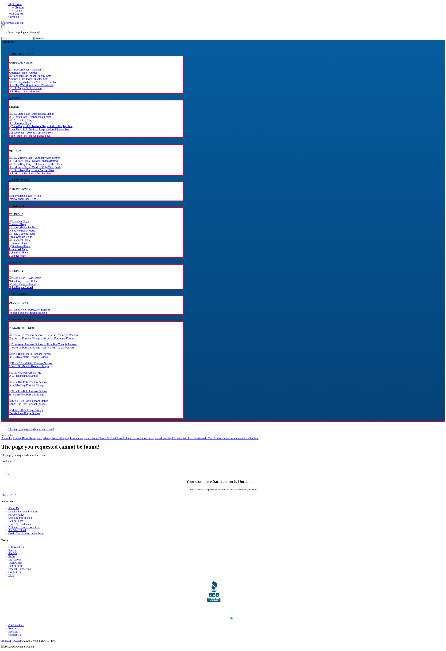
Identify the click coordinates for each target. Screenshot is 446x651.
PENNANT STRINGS (21, 328)
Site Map (254, 438)
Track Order (15, 562)
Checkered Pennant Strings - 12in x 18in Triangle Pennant (41, 347)
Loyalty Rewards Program (27, 438)
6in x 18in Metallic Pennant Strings (28, 356)
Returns (12, 628)
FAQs (11, 556)
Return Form (15, 565)
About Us (6, 438)
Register (19, 7)
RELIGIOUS (16, 214)
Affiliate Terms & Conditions (138, 438)
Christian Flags (17, 224)
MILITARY (15, 151)
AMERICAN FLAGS (21, 62)
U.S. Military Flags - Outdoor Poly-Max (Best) (35, 167)
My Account (15, 559)
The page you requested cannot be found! (31, 429)
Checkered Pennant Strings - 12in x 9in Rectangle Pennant (42, 338)
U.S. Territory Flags (20, 123)
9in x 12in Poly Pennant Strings (26, 394)
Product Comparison (19, 568)
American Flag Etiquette (168, 438)
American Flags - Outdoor (23, 72)
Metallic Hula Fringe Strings (24, 413)
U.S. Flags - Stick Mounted (24, 91)
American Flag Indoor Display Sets (28, 78)
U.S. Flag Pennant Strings (23, 375)
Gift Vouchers (16, 547)
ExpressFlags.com (11, 640)
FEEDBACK (9, 494)
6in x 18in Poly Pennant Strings (26, 385)
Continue (6, 461)
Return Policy (91, 438)
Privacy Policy (51, 438)
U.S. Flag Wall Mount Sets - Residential (31, 85)
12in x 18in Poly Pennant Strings (27, 403)
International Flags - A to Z (23, 198)
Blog (11, 575)
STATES (14, 106)
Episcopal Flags (18, 243)
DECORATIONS (18, 302)
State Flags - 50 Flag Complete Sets (29, 135)
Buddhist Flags (17, 255)
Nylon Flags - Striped (21, 287)
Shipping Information (71, 438)
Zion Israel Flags (18, 249)
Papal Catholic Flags (20, 236)
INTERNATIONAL (19, 188)
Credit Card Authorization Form (218, 438)
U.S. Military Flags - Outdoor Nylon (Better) (33, 160)
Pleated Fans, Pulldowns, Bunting (28, 312)
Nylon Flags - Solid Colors (24, 281)
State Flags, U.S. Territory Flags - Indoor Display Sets (39, 129)
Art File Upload (191, 438)
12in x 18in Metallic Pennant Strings (29, 366)
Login (18, 10)
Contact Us (242, 438)
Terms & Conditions (110, 438)
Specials (12, 550)
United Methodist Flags (22, 230)
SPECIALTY (16, 270)
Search (39, 38)
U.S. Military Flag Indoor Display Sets (30, 173)
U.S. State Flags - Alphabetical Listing (30, 116)
